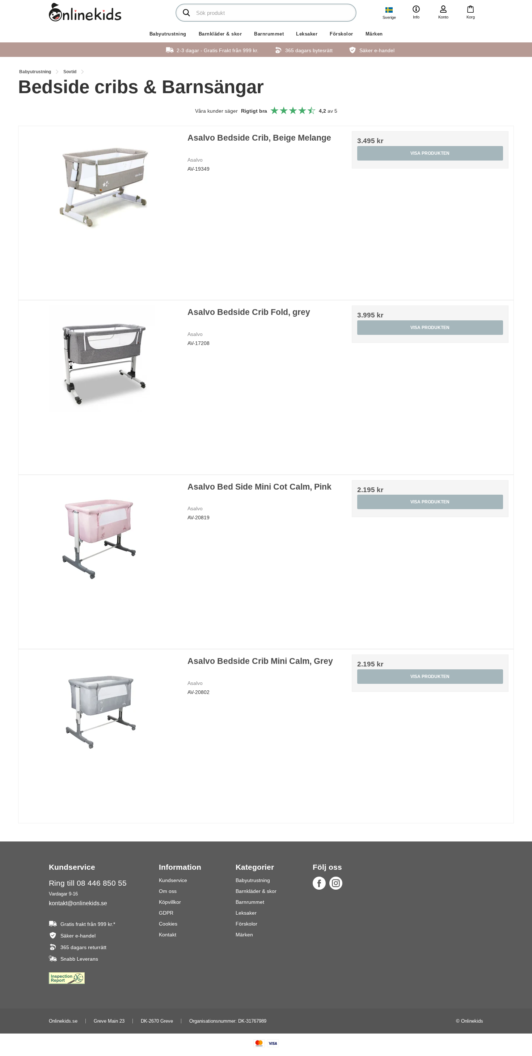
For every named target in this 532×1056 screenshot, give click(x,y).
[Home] (85, 12)
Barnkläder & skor (220, 34)
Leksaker (306, 34)
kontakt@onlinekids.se (78, 903)
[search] (266, 13)
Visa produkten (429, 153)
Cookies (168, 924)
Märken (374, 34)
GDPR (166, 913)
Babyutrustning (167, 34)
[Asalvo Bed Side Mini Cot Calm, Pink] (102, 558)
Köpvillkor (170, 902)
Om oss (168, 891)
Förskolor (341, 34)
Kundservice (173, 880)
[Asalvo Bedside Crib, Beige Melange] (102, 209)
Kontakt (167, 934)
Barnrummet (269, 34)
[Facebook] (319, 883)
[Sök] (186, 12)
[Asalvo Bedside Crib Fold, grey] (102, 383)
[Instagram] (335, 883)
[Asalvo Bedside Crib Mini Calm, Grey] (102, 732)
